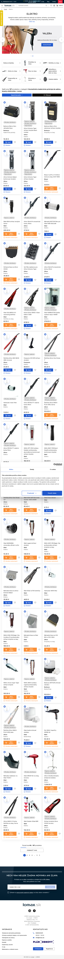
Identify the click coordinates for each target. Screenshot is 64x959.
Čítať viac (32, 21)
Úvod (5, 9)
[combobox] (17, 95)
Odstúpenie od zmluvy (8, 937)
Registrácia (49, 949)
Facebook (34, 910)
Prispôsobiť (30, 493)
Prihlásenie (38, 949)
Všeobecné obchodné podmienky (11, 933)
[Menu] (2, 5)
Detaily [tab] (32, 469)
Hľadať (46, 5)
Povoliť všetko (52, 493)
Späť (2, 9)
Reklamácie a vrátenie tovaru (10, 949)
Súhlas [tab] (11, 469)
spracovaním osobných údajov (25, 892)
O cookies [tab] (53, 469)
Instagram (29, 910)
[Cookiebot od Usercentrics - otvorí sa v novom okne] (55, 464)
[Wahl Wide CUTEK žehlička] (32, 577)
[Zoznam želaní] (51, 5)
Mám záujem (52, 188)
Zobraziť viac (32, 850)
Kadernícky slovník (7, 944)
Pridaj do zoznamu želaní (15, 142)
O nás (3, 947)
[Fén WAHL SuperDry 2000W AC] (52, 716)
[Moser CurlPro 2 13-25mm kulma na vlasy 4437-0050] (52, 161)
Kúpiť (9, 142)
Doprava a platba (7, 940)
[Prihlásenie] (54, 5)
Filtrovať (48, 95)
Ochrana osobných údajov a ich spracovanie (14, 935)
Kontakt (4, 942)
